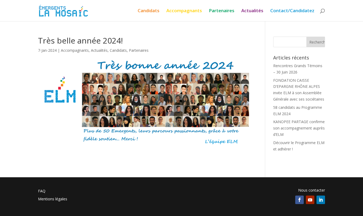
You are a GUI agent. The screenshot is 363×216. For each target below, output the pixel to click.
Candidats (148, 11)
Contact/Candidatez (292, 11)
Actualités (252, 11)
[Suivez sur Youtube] (310, 200)
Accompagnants (184, 11)
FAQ (41, 191)
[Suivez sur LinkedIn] (320, 200)
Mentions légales (52, 199)
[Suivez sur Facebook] (299, 200)
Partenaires (221, 11)
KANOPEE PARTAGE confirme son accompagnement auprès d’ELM (299, 128)
